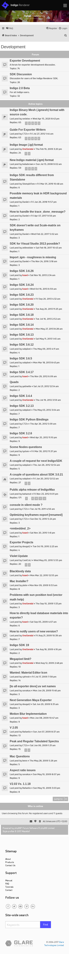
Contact (8, 890)
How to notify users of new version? (34, 631)
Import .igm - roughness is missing (33, 257)
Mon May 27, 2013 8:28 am (49, 328)
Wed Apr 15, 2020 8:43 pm (46, 118)
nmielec (26, 118)
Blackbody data (20, 571)
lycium (25, 451)
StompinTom (28, 183)
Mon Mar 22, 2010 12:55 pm (44, 575)
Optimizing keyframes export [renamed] (36, 514)
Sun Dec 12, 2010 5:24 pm (43, 518)
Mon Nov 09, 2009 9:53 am (43, 585)
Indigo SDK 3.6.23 (22, 294)
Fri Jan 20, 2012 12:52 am (46, 478)
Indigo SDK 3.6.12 (22, 344)
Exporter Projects (21, 542)
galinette (26, 386)
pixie (24, 585)
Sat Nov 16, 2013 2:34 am (42, 275)
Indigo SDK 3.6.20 (22, 304)
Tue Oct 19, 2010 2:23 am (45, 546)
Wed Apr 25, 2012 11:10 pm (43, 437)
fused (25, 275)
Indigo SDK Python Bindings (29, 419)
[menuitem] (9, 28)
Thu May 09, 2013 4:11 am (46, 348)
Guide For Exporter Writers (28, 129)
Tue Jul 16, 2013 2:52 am (48, 318)
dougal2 (26, 546)
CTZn (25, 133)
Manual (8, 880)
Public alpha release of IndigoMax (32, 489)
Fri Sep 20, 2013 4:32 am (48, 298)
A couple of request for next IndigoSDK (36, 460)
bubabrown (28, 164)
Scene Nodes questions (26, 447)
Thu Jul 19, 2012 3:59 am (48, 399)
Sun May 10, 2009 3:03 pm (46, 787)
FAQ (7, 883)
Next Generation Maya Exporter (31, 700)
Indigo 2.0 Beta (20, 88)
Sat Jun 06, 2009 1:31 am (43, 745)
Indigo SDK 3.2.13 (22, 405)
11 (40, 498)
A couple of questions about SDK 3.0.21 (36, 474)
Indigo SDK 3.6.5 (21, 358)
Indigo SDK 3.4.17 (22, 372)
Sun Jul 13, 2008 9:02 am (49, 164)
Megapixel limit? (20, 658)
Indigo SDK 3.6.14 (22, 324)
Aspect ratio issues (23, 770)
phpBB (18, 828)
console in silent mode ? (26, 504)
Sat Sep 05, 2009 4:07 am (43, 621)
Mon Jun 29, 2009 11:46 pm (47, 690)
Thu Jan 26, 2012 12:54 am (46, 464)
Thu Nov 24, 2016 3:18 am (44, 261)
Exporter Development (25, 60)
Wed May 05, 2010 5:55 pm (48, 560)
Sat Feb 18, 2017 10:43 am (49, 247)
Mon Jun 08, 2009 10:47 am (44, 717)
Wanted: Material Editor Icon (28, 672)
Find (45, 924)
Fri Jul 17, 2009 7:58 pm (44, 676)
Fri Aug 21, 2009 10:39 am (49, 635)
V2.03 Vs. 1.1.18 (20, 783)
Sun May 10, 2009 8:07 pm (46, 774)
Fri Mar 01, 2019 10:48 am (50, 183)
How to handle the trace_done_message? (37, 211)
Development (13, 46)
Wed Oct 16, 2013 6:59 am (43, 288)
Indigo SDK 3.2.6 (21, 433)
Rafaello (26, 731)
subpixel (26, 348)
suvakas (26, 690)
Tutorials (9, 886)
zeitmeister (27, 247)
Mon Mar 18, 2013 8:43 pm (46, 362)
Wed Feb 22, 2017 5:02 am (44, 234)
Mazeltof (26, 831)
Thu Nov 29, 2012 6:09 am (43, 376)
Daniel (25, 201)
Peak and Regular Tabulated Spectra (34, 741)
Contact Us (10, 865)
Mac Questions (20, 756)
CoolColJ (26, 560)
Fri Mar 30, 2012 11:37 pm (44, 451)
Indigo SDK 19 (19, 645)
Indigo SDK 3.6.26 (22, 270)
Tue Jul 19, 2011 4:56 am (42, 508)
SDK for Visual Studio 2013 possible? (35, 243)
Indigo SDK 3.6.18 (22, 314)
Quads (14, 382)
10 (36, 498)
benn (24, 760)
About (8, 858)
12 (44, 498)
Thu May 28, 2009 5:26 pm (43, 760)
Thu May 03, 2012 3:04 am (46, 409)
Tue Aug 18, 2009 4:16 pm (49, 649)
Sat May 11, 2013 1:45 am (48, 338)
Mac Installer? (19, 581)
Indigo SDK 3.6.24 (22, 284)
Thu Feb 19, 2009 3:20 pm (49, 149)
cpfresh (26, 676)
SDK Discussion (21, 74)
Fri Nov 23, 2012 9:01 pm (45, 493)
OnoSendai (27, 149)
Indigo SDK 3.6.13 (22, 334)
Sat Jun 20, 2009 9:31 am (46, 704)
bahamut (26, 493)
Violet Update (19, 555)
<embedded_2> (20, 528)
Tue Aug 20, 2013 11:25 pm (49, 308)
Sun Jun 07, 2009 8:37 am (46, 731)
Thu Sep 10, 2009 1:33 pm (49, 603)
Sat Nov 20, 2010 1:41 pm (42, 532)
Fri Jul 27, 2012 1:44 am (41, 133)
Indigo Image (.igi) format (26, 144)
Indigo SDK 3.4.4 (21, 395)
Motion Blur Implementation (28, 713)
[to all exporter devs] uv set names (33, 686)
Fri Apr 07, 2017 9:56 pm (43, 215)
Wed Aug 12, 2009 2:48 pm (49, 663)
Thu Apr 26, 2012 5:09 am (43, 423)
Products (9, 862)
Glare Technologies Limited (54, 944)
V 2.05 (14, 727)
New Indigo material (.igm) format (32, 160)
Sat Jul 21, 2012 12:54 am (46, 386)
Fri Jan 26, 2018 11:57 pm (44, 201)
